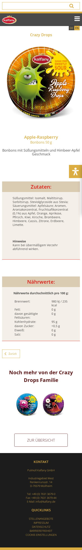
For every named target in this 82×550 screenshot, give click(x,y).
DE (71, 28)
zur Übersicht (41, 440)
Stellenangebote (41, 519)
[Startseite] (9, 19)
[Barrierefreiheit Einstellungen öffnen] (75, 171)
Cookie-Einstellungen (41, 535)
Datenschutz (41, 527)
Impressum (41, 523)
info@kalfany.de (45, 501)
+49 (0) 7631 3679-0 (43, 494)
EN (77, 28)
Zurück (13, 353)
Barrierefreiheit (41, 531)
